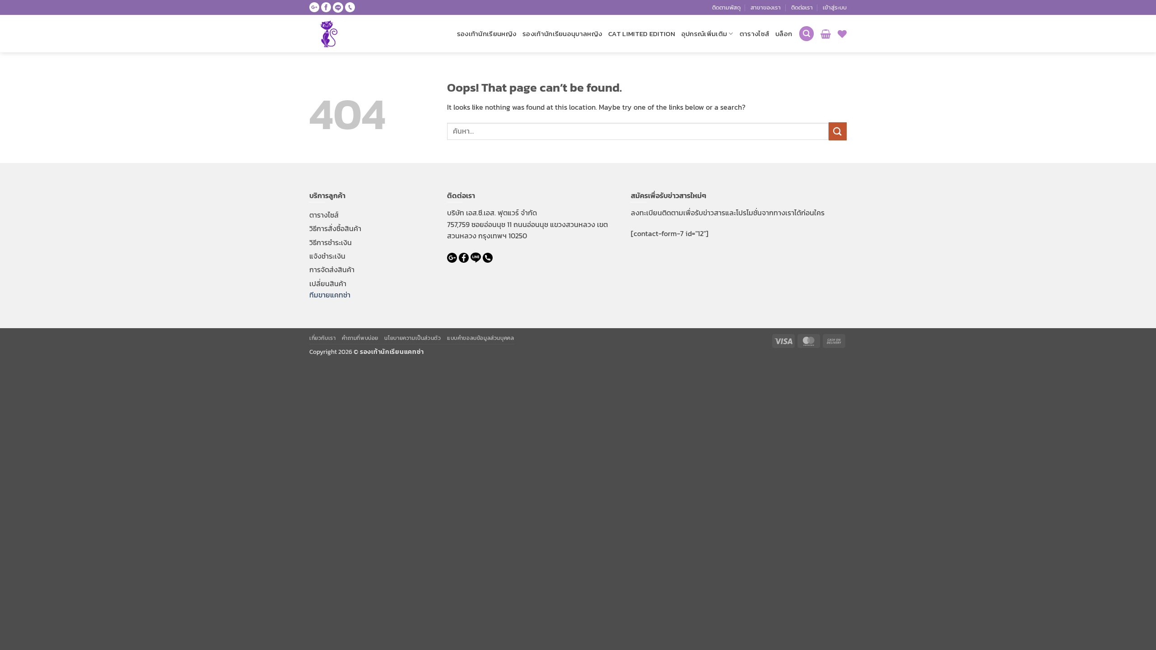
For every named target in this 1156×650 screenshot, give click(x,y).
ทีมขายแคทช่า (329, 294)
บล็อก (783, 33)
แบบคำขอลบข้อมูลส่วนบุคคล (480, 338)
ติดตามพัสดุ (726, 7)
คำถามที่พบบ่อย (360, 338)
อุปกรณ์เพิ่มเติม (704, 33)
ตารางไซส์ (754, 33)
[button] (835, 8)
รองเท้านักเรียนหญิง (487, 33)
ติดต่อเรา (802, 7)
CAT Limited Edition (641, 33)
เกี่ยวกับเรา (322, 338)
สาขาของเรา (765, 7)
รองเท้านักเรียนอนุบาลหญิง (562, 33)
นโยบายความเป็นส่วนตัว (412, 338)
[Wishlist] (842, 34)
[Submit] (838, 131)
